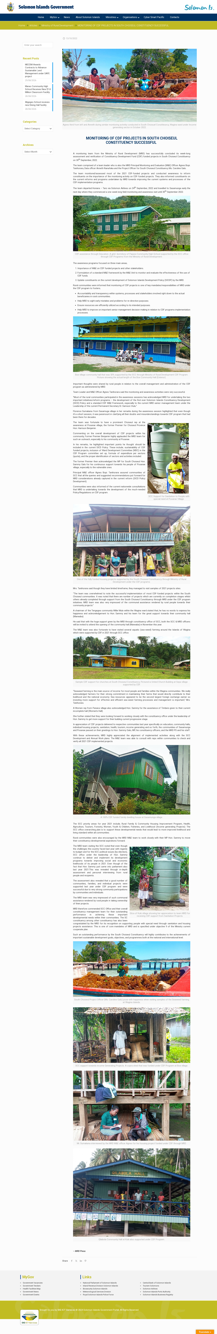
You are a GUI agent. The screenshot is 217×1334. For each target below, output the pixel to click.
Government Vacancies (33, 1283)
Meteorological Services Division (97, 1292)
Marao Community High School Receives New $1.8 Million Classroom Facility (38, 89)
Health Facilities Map (32, 1289)
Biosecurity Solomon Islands (95, 1289)
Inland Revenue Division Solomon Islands (100, 1286)
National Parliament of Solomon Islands (100, 1283)
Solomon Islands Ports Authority (156, 1292)
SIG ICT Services (66, 1310)
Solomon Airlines (150, 1289)
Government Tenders (31, 1286)
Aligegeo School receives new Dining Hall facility (37, 103)
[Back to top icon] (204, 1329)
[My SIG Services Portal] (40, 7)
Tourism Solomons (151, 1286)
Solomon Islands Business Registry (158, 1295)
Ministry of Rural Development (58, 25)
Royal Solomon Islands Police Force (98, 1295)
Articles (33, 25)
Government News (31, 1292)
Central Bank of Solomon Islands (157, 1283)
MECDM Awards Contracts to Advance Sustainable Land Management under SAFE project (37, 70)
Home (21, 25)
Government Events (31, 1295)
